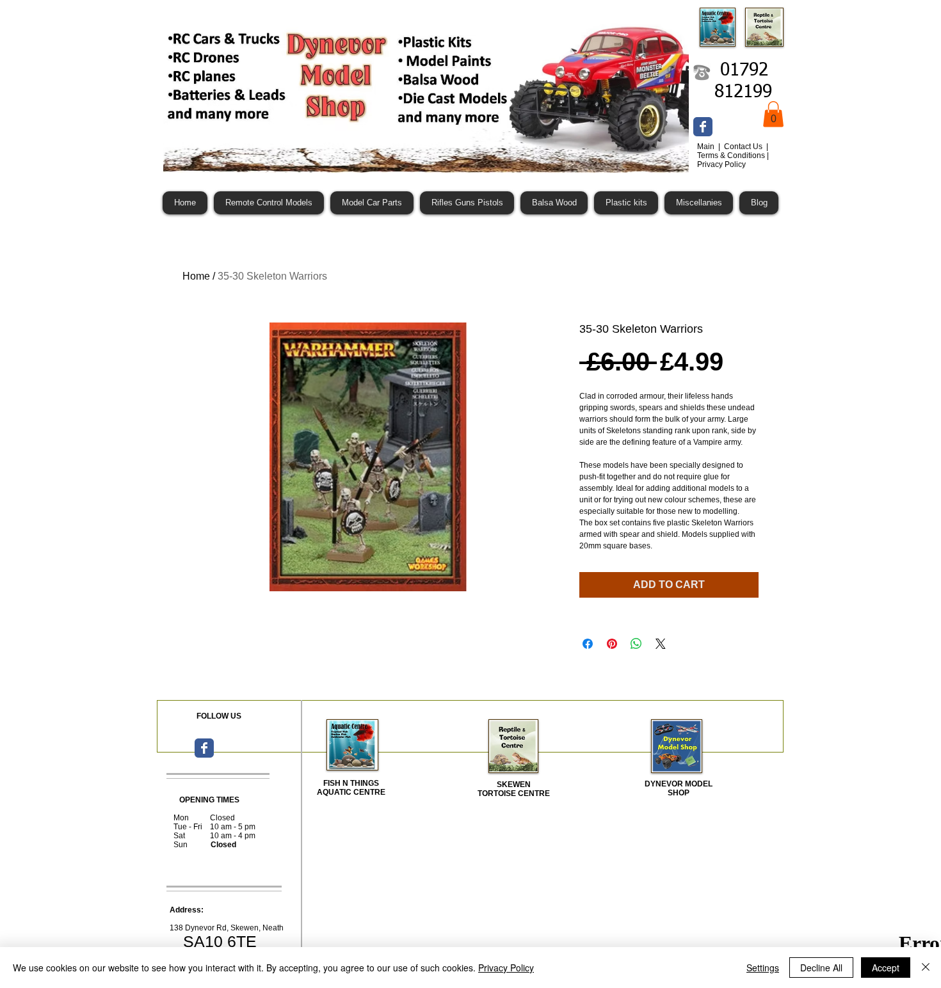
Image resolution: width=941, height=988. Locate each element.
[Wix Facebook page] (702, 126)
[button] (773, 114)
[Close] (925, 967)
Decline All (821, 967)
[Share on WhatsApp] (636, 643)
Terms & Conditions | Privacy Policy (733, 160)
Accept (885, 967)
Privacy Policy (506, 967)
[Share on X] (660, 643)
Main (706, 146)
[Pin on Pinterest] (612, 643)
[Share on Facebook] (587, 643)
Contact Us (744, 146)
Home (196, 276)
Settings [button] (762, 967)
